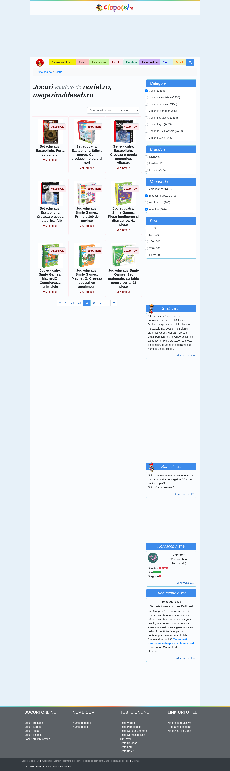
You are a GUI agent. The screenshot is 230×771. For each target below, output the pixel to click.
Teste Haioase (128, 743)
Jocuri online (40, 712)
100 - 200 (154, 241)
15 (86, 302)
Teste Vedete (128, 722)
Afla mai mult (184, 355)
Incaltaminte (99, 62)
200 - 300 (154, 248)
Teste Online (134, 712)
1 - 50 (152, 228)
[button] (190, 62)
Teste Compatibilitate (132, 734)
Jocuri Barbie (33, 726)
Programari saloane (179, 726)
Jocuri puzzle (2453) (161, 137)
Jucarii (180, 62)
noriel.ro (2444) (158, 209)
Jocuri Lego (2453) (160, 124)
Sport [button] (81, 62)
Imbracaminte (150, 62)
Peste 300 (155, 255)
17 (101, 302)
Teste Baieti (127, 751)
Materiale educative (179, 722)
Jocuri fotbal (32, 730)
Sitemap (136, 761)
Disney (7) (155, 156)
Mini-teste (126, 738)
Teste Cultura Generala (134, 730)
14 (79, 302)
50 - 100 (154, 234)
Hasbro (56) (156, 163)
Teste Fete (126, 747)
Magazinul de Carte (179, 730)
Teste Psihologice (130, 726)
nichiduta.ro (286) (159, 202)
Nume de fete (81, 726)
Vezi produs (50, 159)
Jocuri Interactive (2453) (163, 117)
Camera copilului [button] (61, 62)
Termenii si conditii (72, 761)
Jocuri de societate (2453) (164, 97)
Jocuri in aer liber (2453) (163, 110)
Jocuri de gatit (33, 734)
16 (94, 302)
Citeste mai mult (182, 494)
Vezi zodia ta (184, 583)
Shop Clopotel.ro (40, 63)
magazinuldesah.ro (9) (162, 195)
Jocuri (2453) (157, 90)
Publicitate (46, 761)
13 (72, 302)
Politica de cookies (120, 761)
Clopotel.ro (115, 7)
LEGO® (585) (157, 170)
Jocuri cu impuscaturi (37, 738)
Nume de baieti (82, 722)
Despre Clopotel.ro (31, 761)
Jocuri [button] (115, 62)
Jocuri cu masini (34, 722)
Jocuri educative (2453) (163, 104)
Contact (57, 761)
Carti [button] (165, 62)
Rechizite (131, 62)
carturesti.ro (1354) (160, 189)
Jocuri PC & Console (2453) (166, 131)
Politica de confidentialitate (96, 761)
